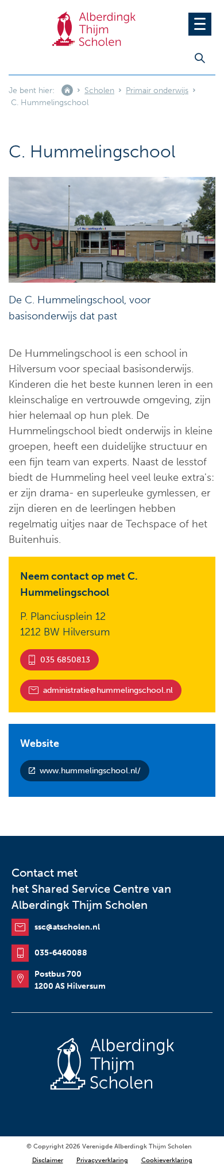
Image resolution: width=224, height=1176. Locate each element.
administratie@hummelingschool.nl (108, 690)
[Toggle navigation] (199, 24)
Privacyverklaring (102, 1160)
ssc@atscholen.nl (67, 927)
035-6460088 (60, 953)
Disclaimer (47, 1160)
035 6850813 (65, 660)
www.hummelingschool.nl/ (90, 771)
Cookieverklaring (166, 1160)
